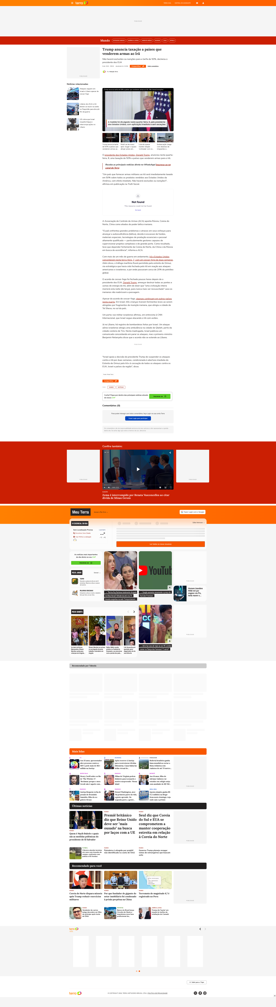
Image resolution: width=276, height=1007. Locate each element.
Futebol (85, 848)
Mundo (111, 387)
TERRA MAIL (167, 3)
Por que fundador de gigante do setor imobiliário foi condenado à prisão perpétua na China (120, 896)
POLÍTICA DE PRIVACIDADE (157, 993)
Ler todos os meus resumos (161, 544)
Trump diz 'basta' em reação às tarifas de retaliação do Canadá (160, 912)
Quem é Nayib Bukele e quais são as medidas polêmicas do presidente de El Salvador (84, 836)
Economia (118, 758)
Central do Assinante (183, 3)
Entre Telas (84, 773)
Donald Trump (130, 282)
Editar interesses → (199, 522)
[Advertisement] (190, 853)
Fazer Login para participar (138, 418)
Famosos (118, 773)
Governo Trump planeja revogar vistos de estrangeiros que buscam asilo (154, 852)
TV (80, 758)
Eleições (105, 492)
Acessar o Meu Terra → (101, 512)
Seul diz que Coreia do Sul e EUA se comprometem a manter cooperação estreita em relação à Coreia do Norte (154, 826)
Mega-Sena (153, 789)
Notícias (121, 387)
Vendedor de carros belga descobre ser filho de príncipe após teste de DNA (92, 913)
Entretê (152, 773)
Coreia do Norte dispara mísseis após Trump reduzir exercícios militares (85, 896)
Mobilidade (153, 758)
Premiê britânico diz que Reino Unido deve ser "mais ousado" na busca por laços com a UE (120, 824)
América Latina (157, 908)
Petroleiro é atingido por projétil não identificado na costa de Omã (119, 851)
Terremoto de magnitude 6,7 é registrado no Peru (154, 895)
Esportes (120, 908)
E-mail (197, 3)
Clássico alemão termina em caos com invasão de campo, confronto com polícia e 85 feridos (92, 853)
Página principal (82, 3)
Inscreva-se (84, 563)
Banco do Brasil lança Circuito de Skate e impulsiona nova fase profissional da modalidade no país (125, 913)
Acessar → (97, 572)
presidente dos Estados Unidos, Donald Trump (127, 155)
